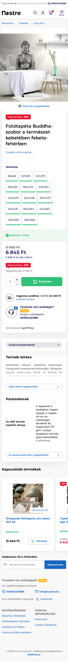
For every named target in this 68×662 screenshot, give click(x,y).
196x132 (13, 187)
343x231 (13, 209)
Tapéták (23, 23)
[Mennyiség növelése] (17, 279)
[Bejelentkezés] (43, 13)
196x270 (28, 187)
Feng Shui (39, 23)
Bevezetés (7, 23)
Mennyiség (10, 281)
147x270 (40, 176)
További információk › (19, 152)
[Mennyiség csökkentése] (17, 284)
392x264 (28, 209)
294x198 (29, 198)
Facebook (46, 598)
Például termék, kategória (27, 30)
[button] (35, 13)
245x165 (43, 187)
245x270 (13, 198)
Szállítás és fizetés (13, 626)
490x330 (13, 220)
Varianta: (12, 167)
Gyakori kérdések (46, 624)
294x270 (45, 198)
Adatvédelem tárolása (16, 621)
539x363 (29, 220)
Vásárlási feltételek (14, 615)
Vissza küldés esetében (17, 632)
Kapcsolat (41, 619)
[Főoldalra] (11, 13)
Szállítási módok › (26, 299)
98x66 (12, 176)
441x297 (44, 209)
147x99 (25, 176)
